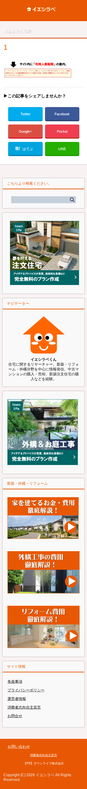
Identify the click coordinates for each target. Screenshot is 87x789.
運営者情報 (16, 699)
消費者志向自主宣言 (24, 707)
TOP (18, 31)
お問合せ (14, 716)
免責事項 (14, 682)
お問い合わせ (19, 747)
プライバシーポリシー (26, 690)
